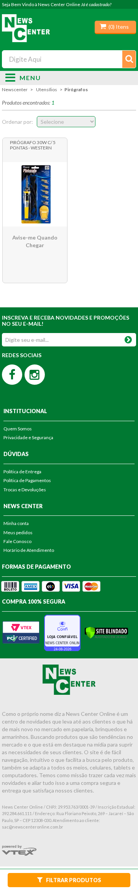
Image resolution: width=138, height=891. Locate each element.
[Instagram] (35, 374)
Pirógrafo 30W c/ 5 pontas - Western (33, 145)
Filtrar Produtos (73, 880)
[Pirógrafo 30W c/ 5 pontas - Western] (35, 194)
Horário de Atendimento (28, 550)
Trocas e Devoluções (24, 489)
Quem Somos (17, 429)
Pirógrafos (76, 89)
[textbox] (69, 59)
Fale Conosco (17, 541)
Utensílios (46, 89)
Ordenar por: (17, 121)
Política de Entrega (22, 471)
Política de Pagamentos (27, 480)
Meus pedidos (18, 532)
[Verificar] (106, 632)
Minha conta (16, 523)
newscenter (15, 89)
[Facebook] (12, 374)
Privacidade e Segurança (28, 437)
